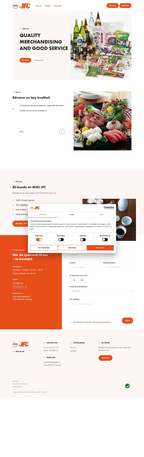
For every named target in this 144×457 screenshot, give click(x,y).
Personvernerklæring (20, 384)
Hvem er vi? (39, 60)
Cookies (15, 381)
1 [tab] (13, 105)
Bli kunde (57, 6)
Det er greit (100, 248)
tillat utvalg (72, 248)
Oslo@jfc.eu (18, 283)
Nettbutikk (125, 5)
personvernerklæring (101, 322)
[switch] (61, 239)
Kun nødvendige (43, 248)
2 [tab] (13, 109)
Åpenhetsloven (18, 386)
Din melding (74, 299)
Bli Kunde (25, 60)
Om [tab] (101, 214)
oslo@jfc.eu (53, 350)
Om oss (38, 6)
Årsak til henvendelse (79, 286)
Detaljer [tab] (72, 214)
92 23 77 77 (54, 348)
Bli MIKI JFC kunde (24, 223)
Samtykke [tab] (42, 214)
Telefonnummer (109, 263)
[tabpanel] (72, 120)
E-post (73, 263)
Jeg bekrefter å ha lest (91, 322)
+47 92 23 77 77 (20, 287)
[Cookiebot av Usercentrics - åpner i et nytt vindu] (105, 207)
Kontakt (48, 6)
